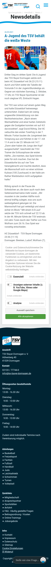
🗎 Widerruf (7, 551)
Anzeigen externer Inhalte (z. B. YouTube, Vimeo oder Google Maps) (28, 287)
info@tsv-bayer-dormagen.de (16, 373)
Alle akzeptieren (25, 316)
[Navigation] (46, 5)
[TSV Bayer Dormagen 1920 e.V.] (15, 5)
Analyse (17, 303)
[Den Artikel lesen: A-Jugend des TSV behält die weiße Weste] (25, 58)
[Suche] (37, 6)
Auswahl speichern (25, 310)
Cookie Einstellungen (12, 548)
